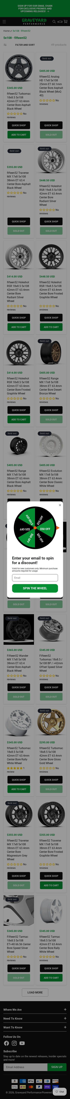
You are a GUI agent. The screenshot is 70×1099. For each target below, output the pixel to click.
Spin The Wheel (35, 588)
